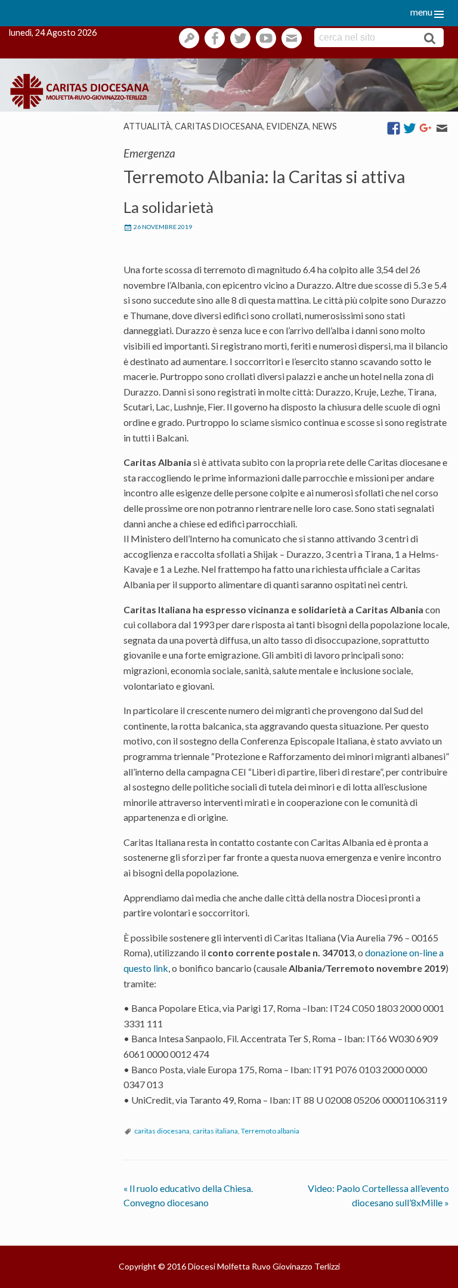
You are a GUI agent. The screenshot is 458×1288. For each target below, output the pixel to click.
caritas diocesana (162, 1130)
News (324, 126)
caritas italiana (215, 1130)
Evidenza (288, 126)
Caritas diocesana (219, 126)
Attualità (147, 126)
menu (421, 11)
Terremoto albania (270, 1130)
